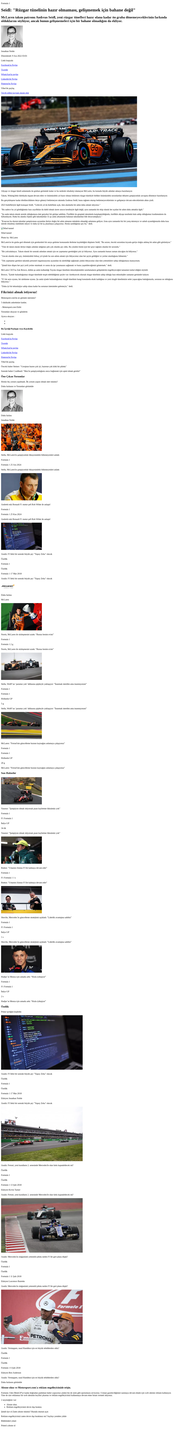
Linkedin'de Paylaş (9, 79)
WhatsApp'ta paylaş (9, 74)
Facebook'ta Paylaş (9, 65)
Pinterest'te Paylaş (8, 83)
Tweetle (4, 70)
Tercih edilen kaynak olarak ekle (15, 93)
